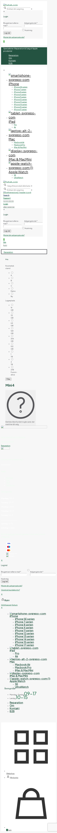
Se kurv (15, 605)
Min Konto (10, 485)
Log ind (5, 581)
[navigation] (28, 599)
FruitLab (11, 534)
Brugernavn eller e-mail (11, 572)
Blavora (6, 537)
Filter (8, 379)
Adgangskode (36, 572)
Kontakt (9, 478)
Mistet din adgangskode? (11, 586)
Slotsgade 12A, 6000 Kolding (13, 437)
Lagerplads (10, 301)
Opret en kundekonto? (10, 590)
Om (7, 480)
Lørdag (13, 698)
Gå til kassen (6, 605)
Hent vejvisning (7, 441)
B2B (8, 483)
